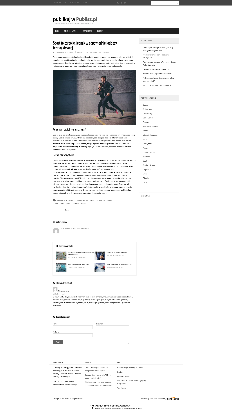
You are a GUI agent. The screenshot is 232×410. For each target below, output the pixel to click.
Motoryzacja (147, 144)
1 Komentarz (93, 52)
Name (55, 324)
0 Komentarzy (81, 257)
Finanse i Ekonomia (150, 126)
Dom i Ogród (148, 118)
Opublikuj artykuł (61, 3)
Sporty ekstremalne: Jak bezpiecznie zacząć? (120, 264)
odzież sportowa (81, 200)
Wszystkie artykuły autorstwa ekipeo (76, 228)
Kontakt (85, 3)
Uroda (145, 174)
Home (57, 31)
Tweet (67, 210)
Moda (145, 139)
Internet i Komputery (151, 135)
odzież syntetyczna (98, 200)
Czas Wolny (147, 114)
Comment (99, 324)
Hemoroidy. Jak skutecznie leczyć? (117, 252)
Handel (145, 131)
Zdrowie (146, 178)
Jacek (87, 368)
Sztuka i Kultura (149, 165)
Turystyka (147, 170)
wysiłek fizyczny (79, 203)
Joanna (88, 375)
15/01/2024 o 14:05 (59, 294)
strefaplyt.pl (145, 196)
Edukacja (146, 122)
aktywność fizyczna (65, 200)
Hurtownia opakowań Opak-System (130, 368)
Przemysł (146, 157)
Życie (145, 182)
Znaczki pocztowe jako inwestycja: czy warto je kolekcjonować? (81, 253)
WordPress (153, 399)
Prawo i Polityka (149, 152)
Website (56, 332)
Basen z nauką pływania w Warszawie (78, 264)
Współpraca (74, 3)
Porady (145, 148)
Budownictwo (148, 109)
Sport (68, 203)
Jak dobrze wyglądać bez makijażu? (157, 85)
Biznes (145, 105)
